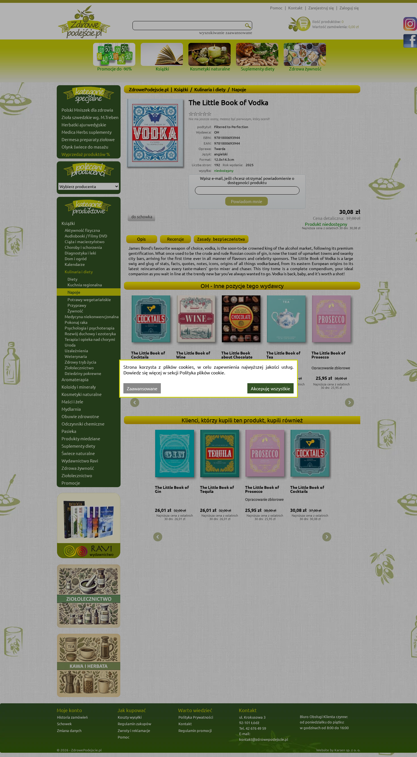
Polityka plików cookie (202, 372)
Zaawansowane (142, 388)
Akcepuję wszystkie (270, 388)
